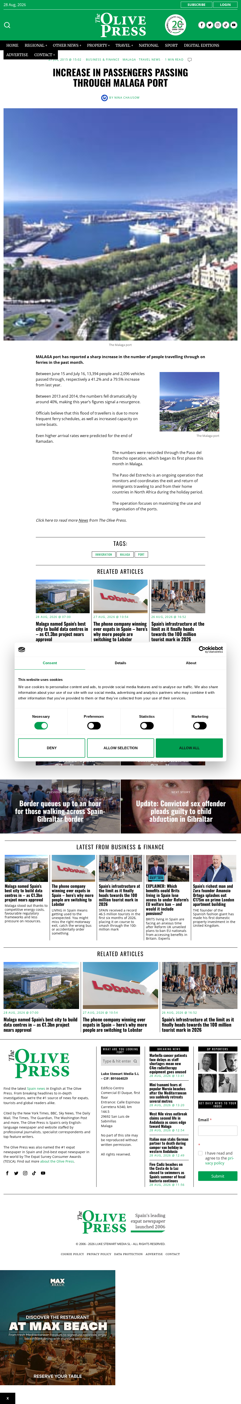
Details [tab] (120, 663)
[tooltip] (201, 25)
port (141, 554)
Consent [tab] (50, 663)
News (83, 520)
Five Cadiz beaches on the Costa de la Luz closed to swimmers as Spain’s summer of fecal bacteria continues (167, 1172)
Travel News (150, 60)
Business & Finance (103, 60)
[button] (135, 1061)
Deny (52, 748)
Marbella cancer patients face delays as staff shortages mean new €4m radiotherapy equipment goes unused (168, 1063)
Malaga (129, 60)
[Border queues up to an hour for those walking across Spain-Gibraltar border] (60, 807)
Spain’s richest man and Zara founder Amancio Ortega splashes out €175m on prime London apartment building (213, 895)
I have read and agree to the (219, 1158)
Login (225, 4)
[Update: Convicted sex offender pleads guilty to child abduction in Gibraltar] (181, 807)
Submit (217, 1176)
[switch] (94, 725)
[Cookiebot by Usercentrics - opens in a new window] (202, 649)
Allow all (189, 748)
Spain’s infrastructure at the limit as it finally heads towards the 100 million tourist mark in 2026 (177, 631)
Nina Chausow (127, 98)
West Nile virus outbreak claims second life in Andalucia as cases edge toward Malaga (168, 1120)
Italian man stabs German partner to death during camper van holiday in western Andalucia (168, 1145)
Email (205, 1120)
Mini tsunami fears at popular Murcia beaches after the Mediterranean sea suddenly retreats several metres (167, 1093)
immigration (103, 554)
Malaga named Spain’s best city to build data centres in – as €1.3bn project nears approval (62, 631)
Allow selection (121, 748)
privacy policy (219, 1161)
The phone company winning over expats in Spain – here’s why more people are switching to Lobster (120, 631)
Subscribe (196, 4)
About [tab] (191, 663)
